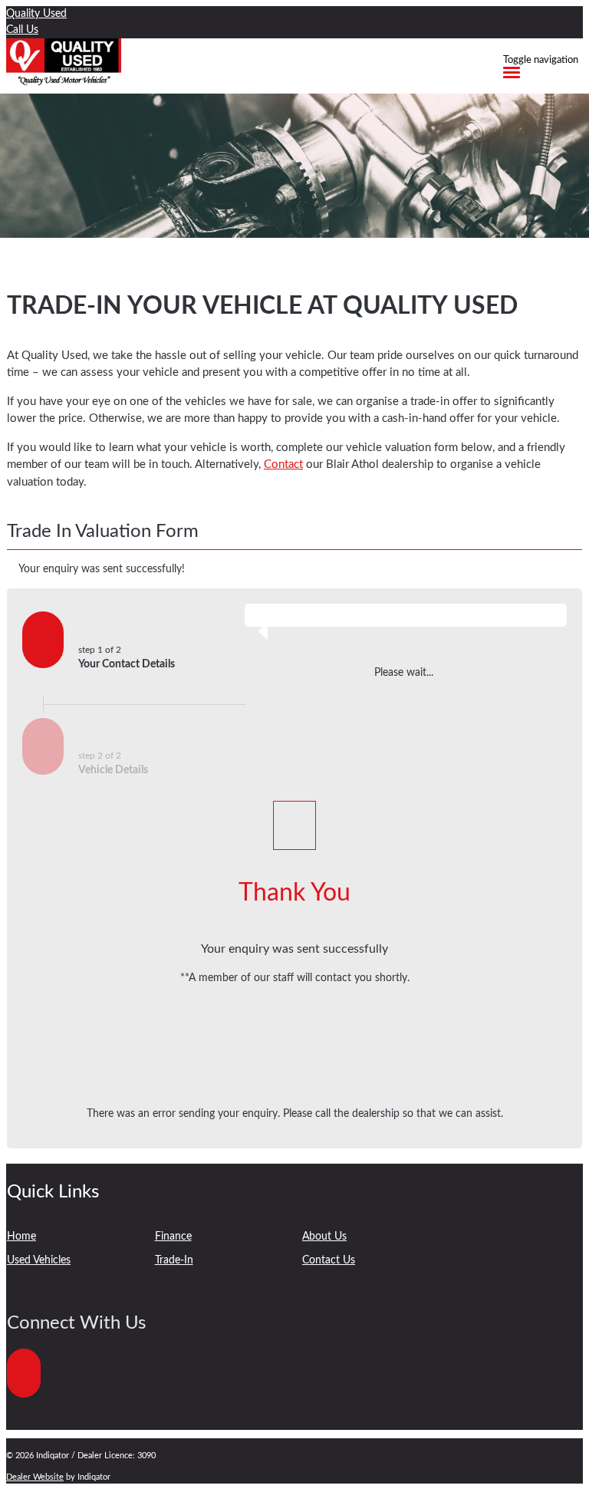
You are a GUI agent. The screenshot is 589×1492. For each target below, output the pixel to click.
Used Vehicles (39, 1260)
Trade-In (174, 1260)
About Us (324, 1236)
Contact (283, 464)
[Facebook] (25, 1406)
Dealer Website (35, 1477)
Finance (173, 1236)
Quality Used (36, 13)
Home (21, 1236)
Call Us (22, 30)
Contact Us (328, 1260)
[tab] (294, 536)
